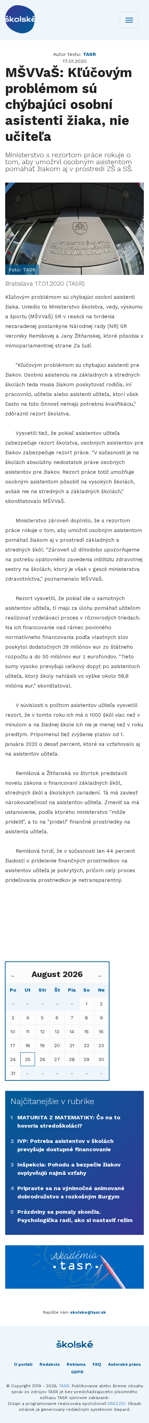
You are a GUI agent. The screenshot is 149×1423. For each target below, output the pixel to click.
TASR (64, 1385)
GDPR (77, 1372)
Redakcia (50, 1364)
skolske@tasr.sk (88, 1312)
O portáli (23, 1364)
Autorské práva (124, 1364)
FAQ (97, 1364)
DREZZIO (116, 1403)
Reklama (76, 1364)
